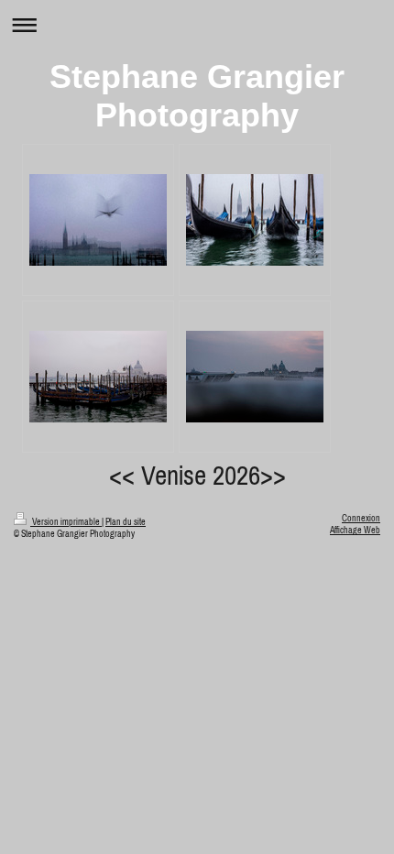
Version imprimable (66, 522)
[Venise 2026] (98, 220)
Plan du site (125, 522)
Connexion (361, 518)
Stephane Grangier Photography (197, 96)
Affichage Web (355, 530)
